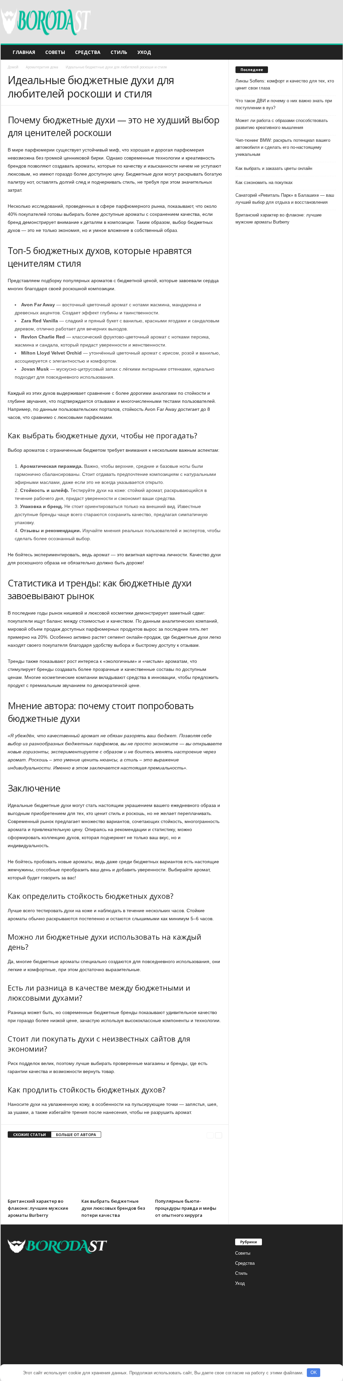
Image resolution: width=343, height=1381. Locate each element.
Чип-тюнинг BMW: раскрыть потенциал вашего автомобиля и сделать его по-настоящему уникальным (282, 147)
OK (314, 1372)
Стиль (119, 52)
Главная (24, 52)
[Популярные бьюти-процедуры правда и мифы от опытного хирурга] (188, 1170)
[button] (332, 52)
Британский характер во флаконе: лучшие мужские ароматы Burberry (38, 1208)
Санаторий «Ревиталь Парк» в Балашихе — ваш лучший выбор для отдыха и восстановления (284, 199)
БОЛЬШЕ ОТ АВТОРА (76, 1134)
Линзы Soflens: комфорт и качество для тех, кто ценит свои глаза (284, 84)
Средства (87, 52)
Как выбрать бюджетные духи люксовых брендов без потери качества (113, 1208)
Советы (55, 52)
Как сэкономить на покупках (264, 182)
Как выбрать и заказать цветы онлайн (273, 168)
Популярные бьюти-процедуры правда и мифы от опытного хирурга (185, 1208)
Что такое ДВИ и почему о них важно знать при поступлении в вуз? (283, 104)
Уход (144, 52)
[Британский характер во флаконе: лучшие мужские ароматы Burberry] (41, 1170)
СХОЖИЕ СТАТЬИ (29, 1134)
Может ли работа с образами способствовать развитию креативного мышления (281, 124)
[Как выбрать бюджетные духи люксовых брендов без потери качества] (114, 1170)
